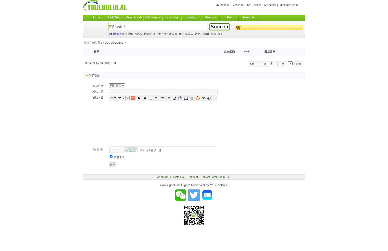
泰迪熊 (147, 34)
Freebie (248, 17)
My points (270, 5)
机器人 (189, 34)
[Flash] (180, 98)
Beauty (191, 17)
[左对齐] (156, 98)
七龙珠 (138, 34)
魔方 (181, 34)
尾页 (298, 64)
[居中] (162, 98)
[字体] (113, 98)
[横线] (191, 98)
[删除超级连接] (209, 98)
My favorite (222, 5)
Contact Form (209, 177)
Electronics (153, 17)
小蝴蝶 (205, 34)
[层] (185, 98)
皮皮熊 (173, 34)
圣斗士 (157, 34)
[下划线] (150, 98)
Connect (192, 177)
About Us (163, 177)
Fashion (172, 17)
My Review (254, 5)
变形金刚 (127, 34)
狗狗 (213, 34)
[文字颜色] (127, 98)
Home (96, 17)
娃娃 (165, 34)
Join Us (224, 177)
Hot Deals (115, 17)
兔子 (220, 34)
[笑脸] (197, 98)
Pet (229, 17)
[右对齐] (168, 98)
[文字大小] (120, 98)
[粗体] (139, 98)
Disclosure (178, 177)
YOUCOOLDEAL (113, 42)
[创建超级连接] (203, 98)
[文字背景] (133, 98)
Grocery (210, 17)
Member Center (289, 5)
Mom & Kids (134, 17)
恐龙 (197, 34)
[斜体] (145, 98)
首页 (252, 64)
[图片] (174, 98)
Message (238, 5)
